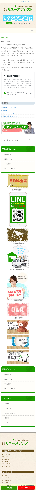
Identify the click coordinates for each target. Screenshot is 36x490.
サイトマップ (31, 1)
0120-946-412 (26, 487)
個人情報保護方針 (9, 413)
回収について (8, 159)
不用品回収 (7, 164)
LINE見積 (9, 487)
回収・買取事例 (6, 466)
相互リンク (7, 418)
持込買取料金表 (6, 454)
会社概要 (23, 1)
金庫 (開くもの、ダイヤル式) (9, 107)
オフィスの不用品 (9, 168)
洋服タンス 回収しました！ (9, 116)
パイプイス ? (29, 140)
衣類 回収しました (6, 110)
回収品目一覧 (5, 459)
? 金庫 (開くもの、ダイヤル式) (10, 140)
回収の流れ (7, 154)
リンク (6, 423)
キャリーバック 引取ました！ (10, 113)
